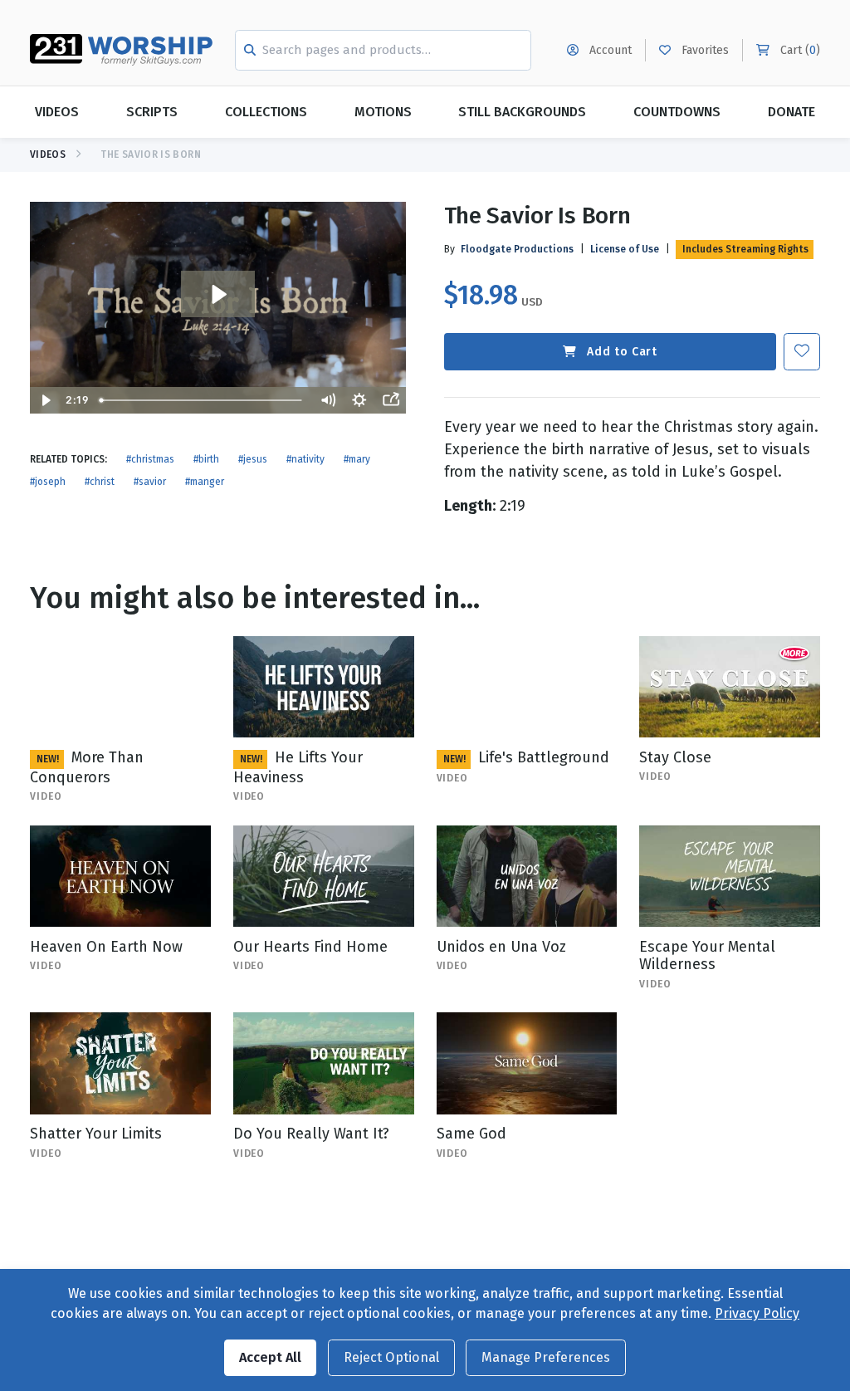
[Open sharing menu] (391, 400)
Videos (57, 112)
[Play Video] (45, 400)
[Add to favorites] (802, 351)
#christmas (150, 459)
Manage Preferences (545, 1357)
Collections (266, 112)
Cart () (798, 50)
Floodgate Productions (517, 249)
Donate (791, 112)
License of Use (624, 249)
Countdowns (677, 112)
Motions (383, 112)
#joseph (48, 481)
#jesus (252, 459)
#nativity (305, 459)
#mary (357, 459)
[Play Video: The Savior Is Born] (218, 294)
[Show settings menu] (359, 400)
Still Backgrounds (522, 112)
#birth (206, 459)
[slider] (202, 400)
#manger (204, 481)
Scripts (152, 112)
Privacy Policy (757, 1313)
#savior (150, 481)
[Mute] (328, 400)
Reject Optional (391, 1357)
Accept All (270, 1357)
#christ (100, 481)
